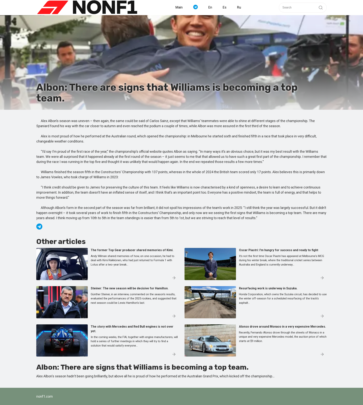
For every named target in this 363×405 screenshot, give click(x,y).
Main (179, 7)
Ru (239, 7)
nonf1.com (44, 396)
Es (224, 7)
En (210, 7)
